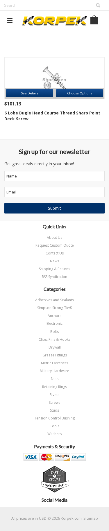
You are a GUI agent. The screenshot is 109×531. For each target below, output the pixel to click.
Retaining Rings (54, 386)
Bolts (54, 331)
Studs (54, 410)
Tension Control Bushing (54, 418)
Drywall (55, 347)
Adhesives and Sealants (54, 299)
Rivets (54, 394)
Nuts (54, 378)
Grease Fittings (54, 355)
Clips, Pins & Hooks (54, 339)
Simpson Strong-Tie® (54, 307)
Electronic (54, 323)
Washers (54, 433)
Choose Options (79, 93)
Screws (54, 402)
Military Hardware (54, 370)
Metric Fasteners (54, 362)
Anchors (54, 315)
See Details (29, 93)
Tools (54, 426)
